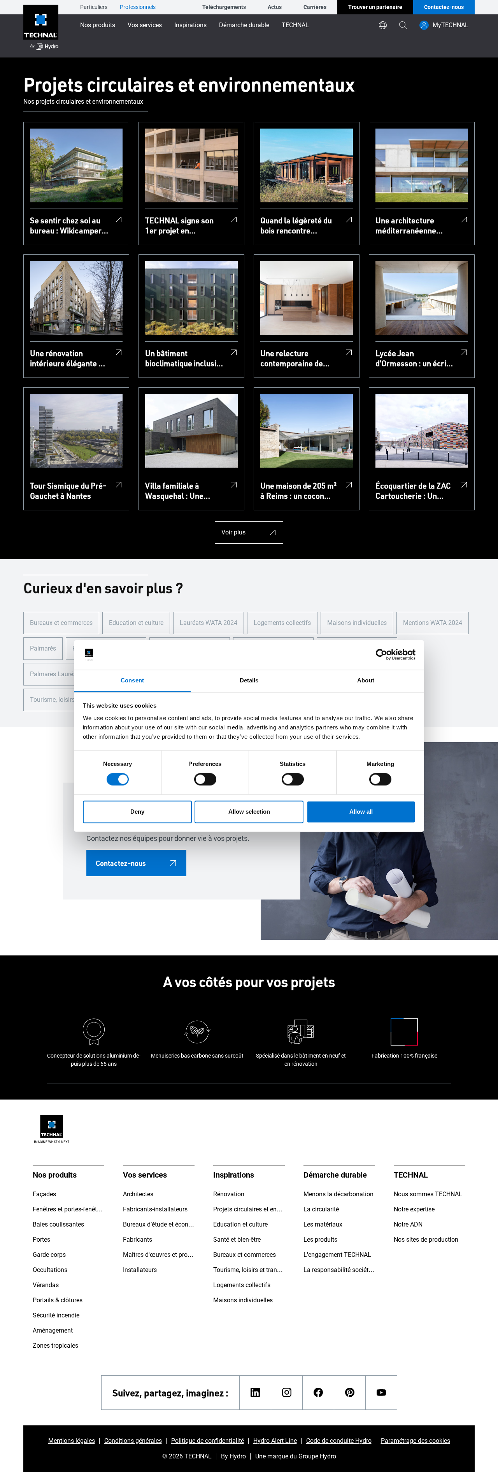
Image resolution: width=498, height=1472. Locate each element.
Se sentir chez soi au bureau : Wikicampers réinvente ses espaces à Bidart (68, 225)
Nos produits (97, 25)
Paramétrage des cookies (415, 1440)
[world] (383, 25)
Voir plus (233, 532)
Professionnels (138, 7)
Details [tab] (249, 680)
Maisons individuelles (357, 622)
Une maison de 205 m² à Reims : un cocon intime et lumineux (298, 490)
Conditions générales (133, 1440)
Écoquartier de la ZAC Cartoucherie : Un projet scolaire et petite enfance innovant (413, 490)
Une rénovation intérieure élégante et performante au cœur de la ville (67, 358)
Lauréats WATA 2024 (208, 622)
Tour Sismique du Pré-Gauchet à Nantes (68, 490)
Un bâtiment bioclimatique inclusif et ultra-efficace (182, 358)
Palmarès (43, 648)
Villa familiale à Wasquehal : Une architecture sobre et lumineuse (181, 490)
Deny (137, 811)
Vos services (145, 25)
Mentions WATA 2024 (432, 622)
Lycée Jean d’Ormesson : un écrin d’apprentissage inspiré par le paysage (413, 358)
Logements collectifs (282, 622)
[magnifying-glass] (403, 25)
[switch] (205, 779)
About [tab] (365, 680)
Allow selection (249, 811)
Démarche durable (244, 25)
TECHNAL (295, 25)
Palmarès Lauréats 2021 (63, 674)
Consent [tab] (132, 680)
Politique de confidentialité (207, 1440)
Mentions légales (71, 1440)
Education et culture (136, 622)
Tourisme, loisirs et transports (70, 699)
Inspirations (190, 25)
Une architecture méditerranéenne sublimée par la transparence (405, 225)
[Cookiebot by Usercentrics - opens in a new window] (381, 655)
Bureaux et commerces (61, 622)
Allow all (361, 811)
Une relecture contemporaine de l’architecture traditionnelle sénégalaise (291, 358)
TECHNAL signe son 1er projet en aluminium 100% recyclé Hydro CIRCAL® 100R (179, 225)
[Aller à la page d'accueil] (40, 28)
